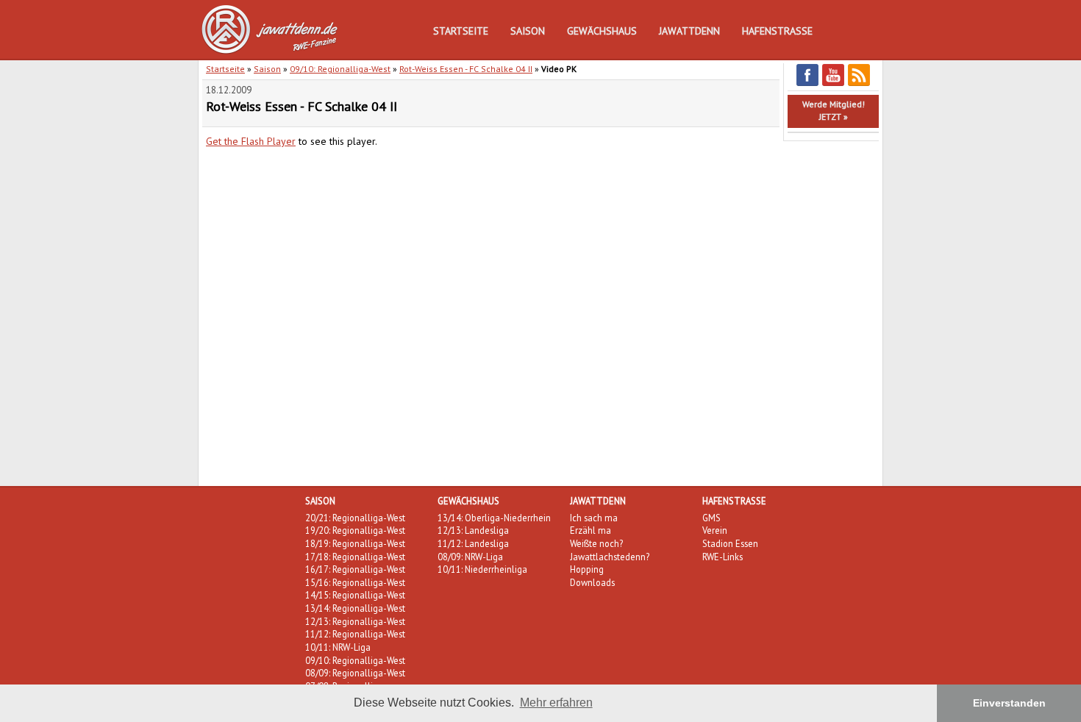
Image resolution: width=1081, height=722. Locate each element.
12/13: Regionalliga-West (355, 621)
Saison (527, 30)
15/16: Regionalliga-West (355, 582)
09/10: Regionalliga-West (340, 68)
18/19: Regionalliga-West (355, 543)
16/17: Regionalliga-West (355, 569)
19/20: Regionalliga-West (355, 530)
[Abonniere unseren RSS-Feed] (859, 83)
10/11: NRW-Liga (338, 647)
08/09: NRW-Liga (470, 556)
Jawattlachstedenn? (609, 556)
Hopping (587, 569)
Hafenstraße (777, 30)
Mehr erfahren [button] (556, 702)
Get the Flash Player (251, 141)
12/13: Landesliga (473, 530)
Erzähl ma (590, 530)
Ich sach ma (594, 517)
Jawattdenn (689, 30)
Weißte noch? (596, 543)
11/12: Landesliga (473, 543)
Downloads (592, 582)
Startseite (460, 30)
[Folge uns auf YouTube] (833, 83)
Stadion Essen (730, 543)
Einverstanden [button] (1009, 703)
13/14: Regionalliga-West (355, 608)
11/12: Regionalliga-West (355, 634)
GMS (711, 517)
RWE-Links (722, 556)
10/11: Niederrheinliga (482, 569)
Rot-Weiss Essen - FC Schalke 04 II (465, 68)
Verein (714, 530)
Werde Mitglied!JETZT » (833, 110)
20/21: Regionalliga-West (355, 517)
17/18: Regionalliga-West (355, 556)
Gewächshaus (602, 30)
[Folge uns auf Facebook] (807, 83)
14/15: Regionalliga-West (355, 595)
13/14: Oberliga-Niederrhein (494, 517)
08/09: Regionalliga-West (355, 673)
